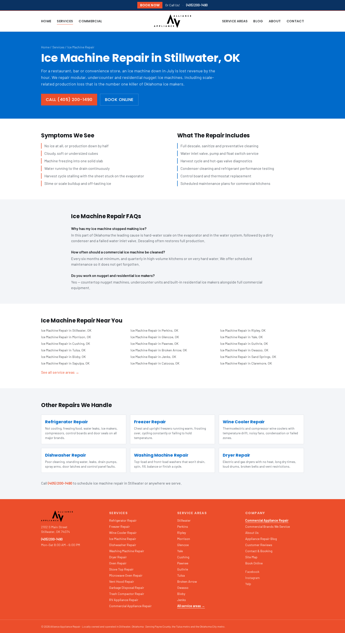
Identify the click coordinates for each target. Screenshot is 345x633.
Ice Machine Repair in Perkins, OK (154, 330)
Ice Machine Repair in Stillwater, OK (66, 330)
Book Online (119, 99)
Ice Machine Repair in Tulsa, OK (63, 350)
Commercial (90, 21)
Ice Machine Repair (122, 539)
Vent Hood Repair (121, 581)
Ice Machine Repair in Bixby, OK (63, 357)
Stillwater (184, 520)
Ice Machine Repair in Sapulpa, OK (65, 363)
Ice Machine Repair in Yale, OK (241, 337)
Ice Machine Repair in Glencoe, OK (154, 337)
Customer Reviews (258, 545)
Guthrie (182, 569)
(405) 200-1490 (197, 5)
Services (65, 21)
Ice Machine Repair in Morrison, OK (66, 337)
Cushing (183, 557)
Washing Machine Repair (126, 551)
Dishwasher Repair (122, 545)
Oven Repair (117, 563)
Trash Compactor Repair (126, 594)
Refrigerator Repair (123, 520)
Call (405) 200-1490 (69, 99)
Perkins (182, 526)
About (275, 21)
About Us (252, 533)
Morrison (183, 539)
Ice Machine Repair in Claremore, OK (246, 363)
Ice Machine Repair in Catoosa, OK (155, 363)
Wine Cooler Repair (123, 533)
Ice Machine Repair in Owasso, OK (244, 350)
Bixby (181, 594)
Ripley (181, 533)
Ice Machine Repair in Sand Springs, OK (248, 357)
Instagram (252, 578)
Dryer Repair (118, 557)
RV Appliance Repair (123, 600)
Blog (258, 21)
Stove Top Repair (121, 569)
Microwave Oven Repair (125, 575)
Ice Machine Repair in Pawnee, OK (154, 344)
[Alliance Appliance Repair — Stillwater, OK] (172, 21)
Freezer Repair (119, 526)
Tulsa (181, 575)
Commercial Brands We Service (267, 526)
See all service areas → (60, 372)
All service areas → (191, 606)
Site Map (251, 557)
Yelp (248, 584)
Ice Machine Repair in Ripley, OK (243, 330)
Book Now (150, 5)
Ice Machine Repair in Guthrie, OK (244, 344)
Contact (295, 21)
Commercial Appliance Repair (130, 606)
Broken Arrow (187, 581)
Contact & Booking (258, 551)
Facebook (252, 572)
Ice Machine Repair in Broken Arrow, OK (158, 350)
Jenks (181, 600)
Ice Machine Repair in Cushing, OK (65, 344)
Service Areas (235, 21)
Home (46, 21)
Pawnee (182, 563)
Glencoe (183, 545)
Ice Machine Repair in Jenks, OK (153, 357)
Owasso (182, 588)
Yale (180, 551)
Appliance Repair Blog (261, 539)
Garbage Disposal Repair (126, 588)
